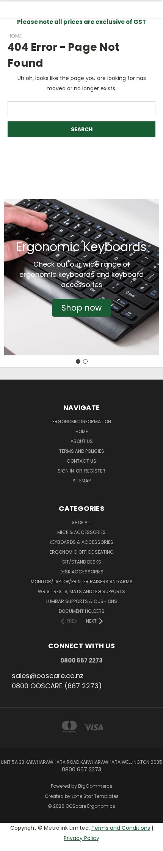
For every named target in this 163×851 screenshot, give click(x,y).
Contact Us (81, 461)
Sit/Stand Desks (81, 562)
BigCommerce (95, 786)
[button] (81, 308)
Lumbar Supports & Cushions (81, 601)
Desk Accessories (81, 571)
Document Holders (82, 611)
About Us (82, 441)
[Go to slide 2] (85, 361)
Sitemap (81, 480)
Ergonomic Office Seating (82, 552)
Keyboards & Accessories (81, 542)
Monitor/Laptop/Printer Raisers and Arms (82, 581)
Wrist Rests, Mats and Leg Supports (81, 591)
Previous (12, 843)
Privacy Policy (81, 838)
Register (94, 471)
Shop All (81, 522)
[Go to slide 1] (78, 361)
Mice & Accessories (81, 532)
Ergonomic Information (81, 421)
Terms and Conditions (120, 828)
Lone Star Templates (95, 796)
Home (81, 431)
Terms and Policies (81, 451)
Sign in (66, 471)
